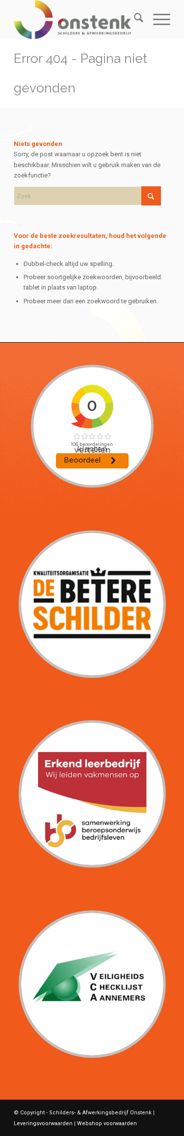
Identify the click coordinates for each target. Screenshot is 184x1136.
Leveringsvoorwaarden (43, 1123)
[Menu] (156, 19)
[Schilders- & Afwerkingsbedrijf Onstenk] (76, 19)
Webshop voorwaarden (107, 1123)
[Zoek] (133, 19)
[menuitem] (133, 19)
